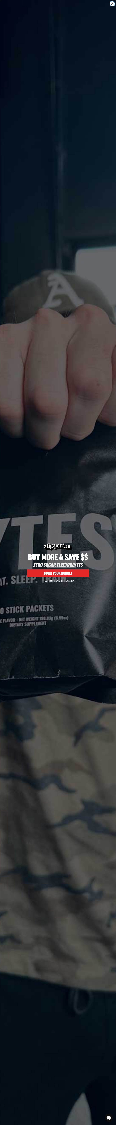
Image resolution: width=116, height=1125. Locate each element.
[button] (109, 1118)
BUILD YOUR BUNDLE (58, 573)
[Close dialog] (112, 3)
